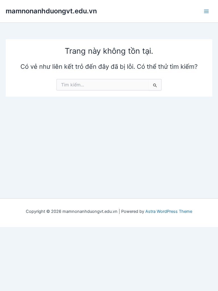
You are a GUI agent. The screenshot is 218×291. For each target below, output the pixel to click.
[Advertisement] (109, 139)
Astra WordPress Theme (168, 211)
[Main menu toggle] (206, 11)
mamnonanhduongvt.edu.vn (51, 11)
